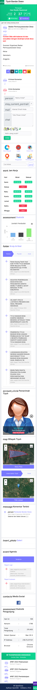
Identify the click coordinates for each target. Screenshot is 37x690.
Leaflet (32, 463)
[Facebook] (8, 71)
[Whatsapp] (20, 71)
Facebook (25, 18)
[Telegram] (16, 71)
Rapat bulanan (16, 583)
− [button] (5, 449)
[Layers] (31, 446)
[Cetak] (29, 71)
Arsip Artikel (15, 246)
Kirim (7, 138)
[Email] (25, 71)
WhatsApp (14, 18)
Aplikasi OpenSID (12, 688)
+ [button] (5, 446)
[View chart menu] (32, 224)
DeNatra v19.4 (25, 688)
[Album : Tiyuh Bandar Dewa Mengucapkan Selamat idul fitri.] (18, 546)
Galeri (19, 540)
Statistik (20, 217)
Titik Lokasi (18, 500)
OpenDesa (19, 686)
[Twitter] (12, 71)
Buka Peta (18, 467)
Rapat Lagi (15, 570)
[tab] (8, 254)
